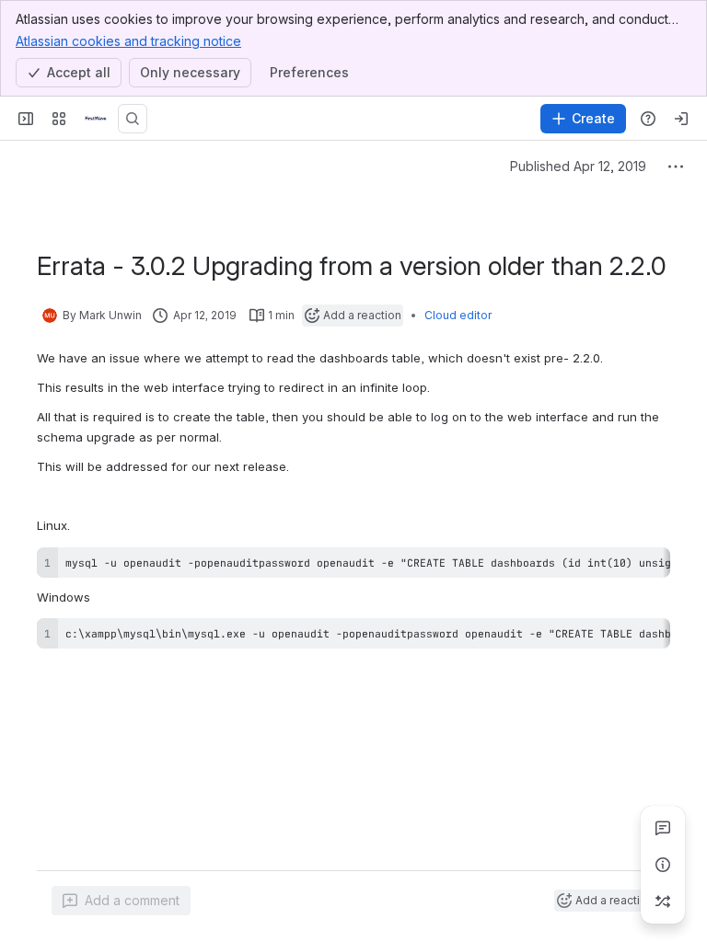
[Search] (132, 118)
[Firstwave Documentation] (95, 118)
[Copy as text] (648, 567)
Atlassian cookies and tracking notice (128, 41)
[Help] (648, 118)
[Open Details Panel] (663, 864)
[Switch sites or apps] (59, 118)
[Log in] (681, 118)
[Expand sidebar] (26, 118)
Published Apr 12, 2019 (578, 166)
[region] (353, 562)
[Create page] (663, 901)
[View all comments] (663, 828)
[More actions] (675, 166)
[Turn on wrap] (615, 567)
